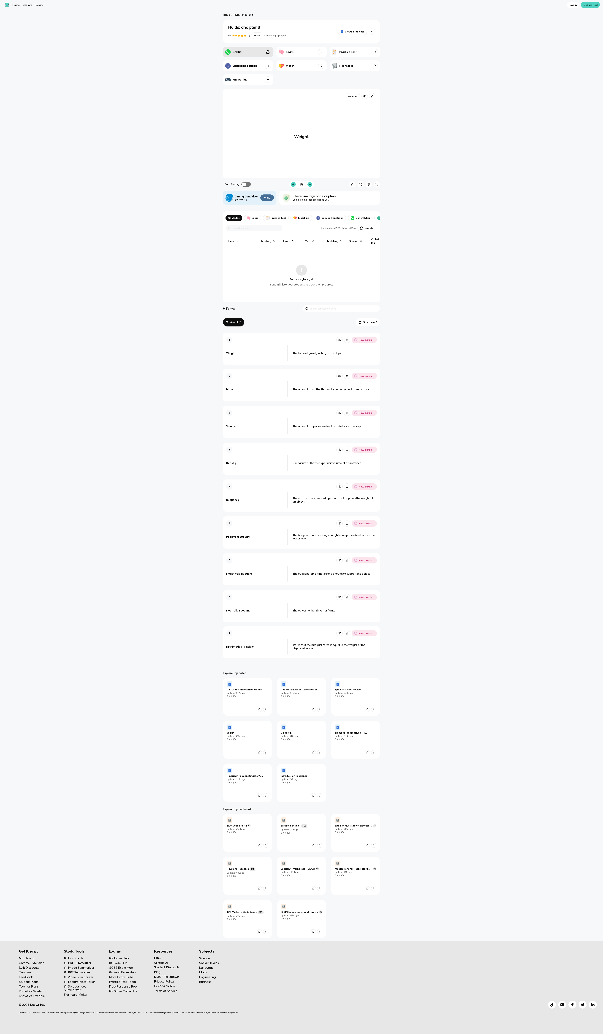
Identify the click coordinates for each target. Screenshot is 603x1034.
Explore (27, 4)
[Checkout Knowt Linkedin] (593, 1005)
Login (573, 4)
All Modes (234, 218)
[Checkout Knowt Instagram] (562, 1005)
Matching (303, 218)
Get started (590, 4)
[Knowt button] (372, 31)
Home (16, 4)
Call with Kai (363, 218)
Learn (255, 218)
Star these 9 (370, 322)
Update (369, 228)
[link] (247, 697)
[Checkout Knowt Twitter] (583, 1005)
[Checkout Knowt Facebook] (572, 1005)
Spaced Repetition (332, 218)
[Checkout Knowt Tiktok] (552, 1005)
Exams (39, 4)
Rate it (257, 35)
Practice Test (278, 218)
